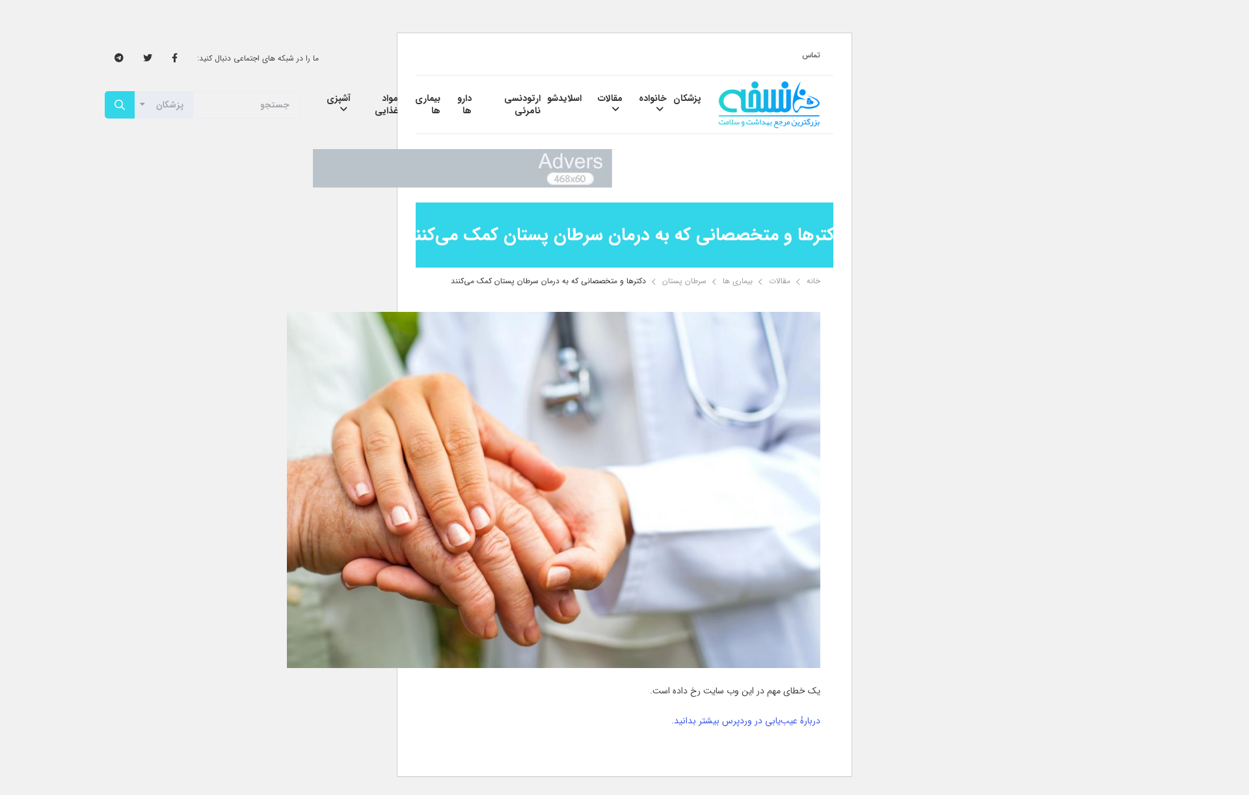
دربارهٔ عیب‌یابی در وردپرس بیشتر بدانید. (745, 721)
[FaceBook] (174, 58)
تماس (811, 55)
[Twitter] (147, 58)
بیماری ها (738, 281)
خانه (813, 281)
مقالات (779, 281)
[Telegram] (119, 58)
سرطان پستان (684, 281)
